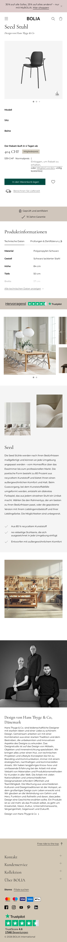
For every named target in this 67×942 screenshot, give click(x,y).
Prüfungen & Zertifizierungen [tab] (46, 241)
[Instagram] (14, 907)
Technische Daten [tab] (14, 241)
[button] (33, 101)
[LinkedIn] (36, 907)
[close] (61, 6)
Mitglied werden (46, 168)
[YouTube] (21, 907)
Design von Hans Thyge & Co (20, 813)
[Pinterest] (29, 907)
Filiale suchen (21, 889)
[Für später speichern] (53, 182)
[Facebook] (6, 907)
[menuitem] (6, 19)
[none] (33, 18)
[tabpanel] (33, 270)
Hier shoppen (41, 7)
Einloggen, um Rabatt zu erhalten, (45, 163)
